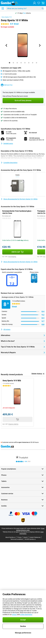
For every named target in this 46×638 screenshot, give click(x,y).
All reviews (6, 329)
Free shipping (12, 256)
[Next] (39, 45)
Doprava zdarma (13, 424)
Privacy (19, 537)
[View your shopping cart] (43, 3)
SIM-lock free (8, 85)
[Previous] (6, 45)
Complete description (10, 162)
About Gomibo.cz (10, 537)
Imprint (25, 537)
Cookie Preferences (34, 537)
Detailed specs (8, 143)
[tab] (9, 62)
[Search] (42, 8)
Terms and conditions (16, 539)
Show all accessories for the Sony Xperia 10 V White (20, 199)
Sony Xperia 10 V (7, 17)
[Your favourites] (39, 3)
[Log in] (34, 3)
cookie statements (26, 614)
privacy (14, 614)
